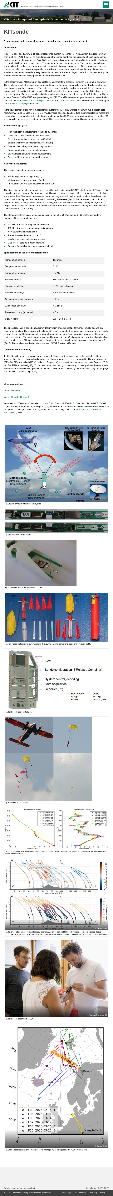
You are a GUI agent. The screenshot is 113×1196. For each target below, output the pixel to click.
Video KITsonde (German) (16, 397)
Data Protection (80, 1193)
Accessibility (92, 1193)
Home (63, 1193)
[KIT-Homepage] (11, 4)
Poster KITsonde (12, 390)
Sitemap (102, 1193)
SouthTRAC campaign (33, 100)
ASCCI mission (66, 100)
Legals (69, 1193)
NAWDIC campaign (19, 103)
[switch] (94, 4)
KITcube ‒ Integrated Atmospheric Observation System (42, 7)
